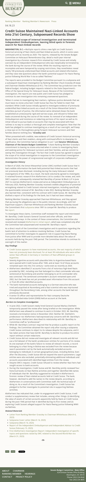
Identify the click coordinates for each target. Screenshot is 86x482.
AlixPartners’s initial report (38, 222)
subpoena (30, 207)
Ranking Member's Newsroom (36, 21)
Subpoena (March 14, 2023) (21, 422)
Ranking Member (13, 21)
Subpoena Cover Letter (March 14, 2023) (27, 420)
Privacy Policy (24, 476)
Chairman (18, 470)
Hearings (30, 473)
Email (13, 451)
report (11, 210)
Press (53, 21)
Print (7, 451)
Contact (7, 476)
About (5, 470)
